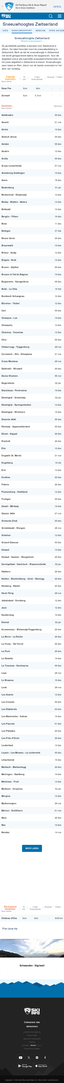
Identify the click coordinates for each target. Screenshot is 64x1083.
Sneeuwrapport (22, 30)
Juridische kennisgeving (32, 1032)
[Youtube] (20, 1057)
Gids (5, 30)
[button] (50, 16)
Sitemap (32, 1042)
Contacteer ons (32, 1022)
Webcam (41, 30)
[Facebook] (45, 1057)
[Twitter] (29, 1057)
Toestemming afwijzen (32, 1048)
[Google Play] (25, 1065)
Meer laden (32, 848)
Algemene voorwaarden (32, 1039)
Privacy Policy (32, 1035)
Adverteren (32, 1026)
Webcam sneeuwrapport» (32, 41)
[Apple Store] (41, 1065)
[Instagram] (37, 1057)
